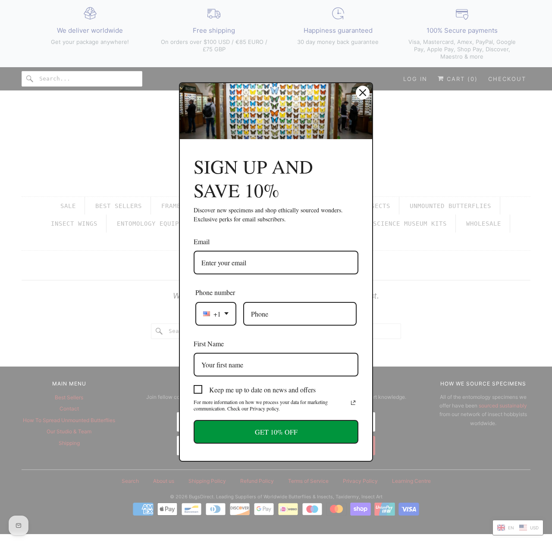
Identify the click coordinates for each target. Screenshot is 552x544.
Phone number (215, 292)
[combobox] (215, 314)
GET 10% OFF (276, 431)
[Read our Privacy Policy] (353, 403)
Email (202, 241)
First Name (209, 343)
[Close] (362, 92)
